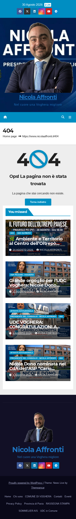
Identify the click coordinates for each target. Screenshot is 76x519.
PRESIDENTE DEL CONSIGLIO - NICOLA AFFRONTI (33, 316)
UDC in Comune (48, 510)
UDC (12, 233)
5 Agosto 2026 (22, 333)
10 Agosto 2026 (23, 291)
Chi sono (18, 496)
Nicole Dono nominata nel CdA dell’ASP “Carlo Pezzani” (37, 368)
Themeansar (37, 487)
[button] (62, 117)
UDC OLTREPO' (24, 233)
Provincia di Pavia (34, 503)
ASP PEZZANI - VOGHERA (22, 275)
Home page (10, 136)
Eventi (68, 496)
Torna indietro (38, 202)
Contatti (58, 496)
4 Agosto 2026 (22, 375)
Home (8, 496)
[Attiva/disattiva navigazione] (70, 117)
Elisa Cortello (48, 333)
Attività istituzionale (21, 311)
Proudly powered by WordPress (26, 483)
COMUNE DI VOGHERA (38, 496)
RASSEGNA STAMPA (58, 503)
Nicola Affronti (38, 97)
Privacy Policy (14, 503)
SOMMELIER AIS (28, 510)
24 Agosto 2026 (23, 250)
